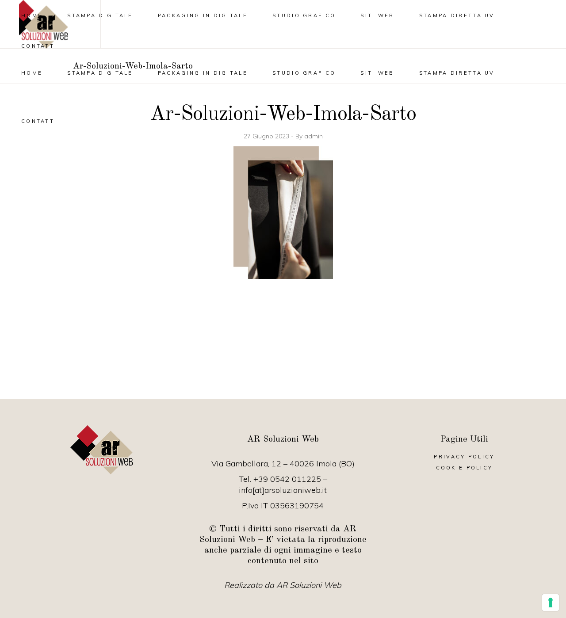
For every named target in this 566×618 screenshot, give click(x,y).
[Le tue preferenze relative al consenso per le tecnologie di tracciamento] (550, 602)
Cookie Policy (464, 468)
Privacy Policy (464, 457)
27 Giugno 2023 (267, 136)
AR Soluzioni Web (308, 585)
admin (313, 136)
